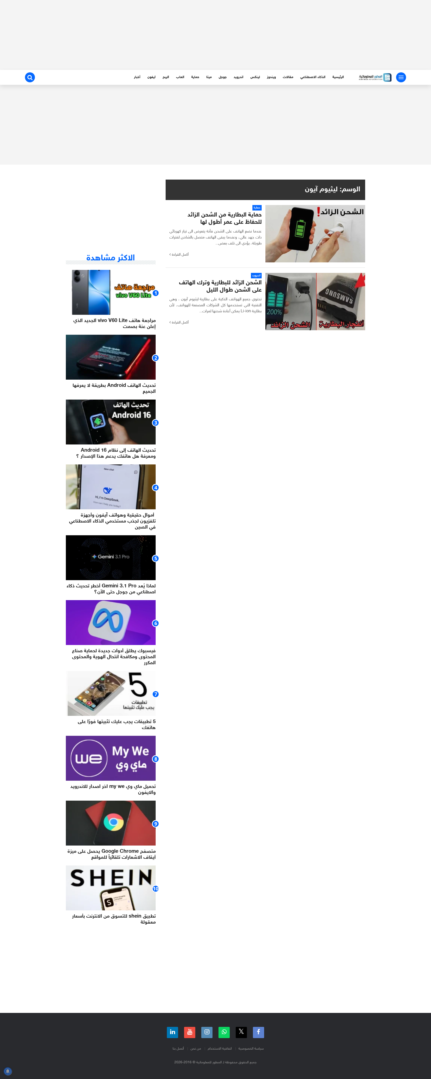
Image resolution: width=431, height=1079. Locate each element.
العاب (180, 77)
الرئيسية (338, 77)
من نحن (196, 1049)
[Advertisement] (215, 35)
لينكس (255, 77)
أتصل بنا (178, 1049)
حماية (195, 77)
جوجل (223, 77)
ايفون (151, 77)
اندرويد (238, 77)
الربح (166, 77)
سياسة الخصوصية (251, 1049)
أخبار (137, 77)
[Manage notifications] (8, 1071)
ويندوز (271, 77)
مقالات (288, 77)
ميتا (209, 77)
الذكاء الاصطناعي (312, 77)
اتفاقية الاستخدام (220, 1049)
